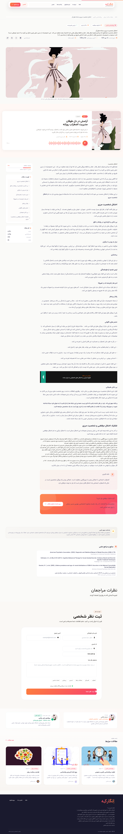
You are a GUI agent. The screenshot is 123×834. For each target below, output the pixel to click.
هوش (69, 209)
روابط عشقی (46, 274)
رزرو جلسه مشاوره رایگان (54, 504)
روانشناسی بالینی (97, 17)
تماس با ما (19, 800)
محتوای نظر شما (92, 660)
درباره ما (74, 4)
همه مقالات (10, 740)
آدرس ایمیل (57, 633)
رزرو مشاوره (12, 800)
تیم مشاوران (67, 4)
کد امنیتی (94, 644)
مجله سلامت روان (108, 17)
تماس (53, 4)
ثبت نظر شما (90, 691)
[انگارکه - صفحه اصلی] (109, 5)
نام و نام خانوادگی (92, 633)
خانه (80, 4)
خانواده (115, 229)
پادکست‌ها (59, 4)
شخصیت (77, 185)
